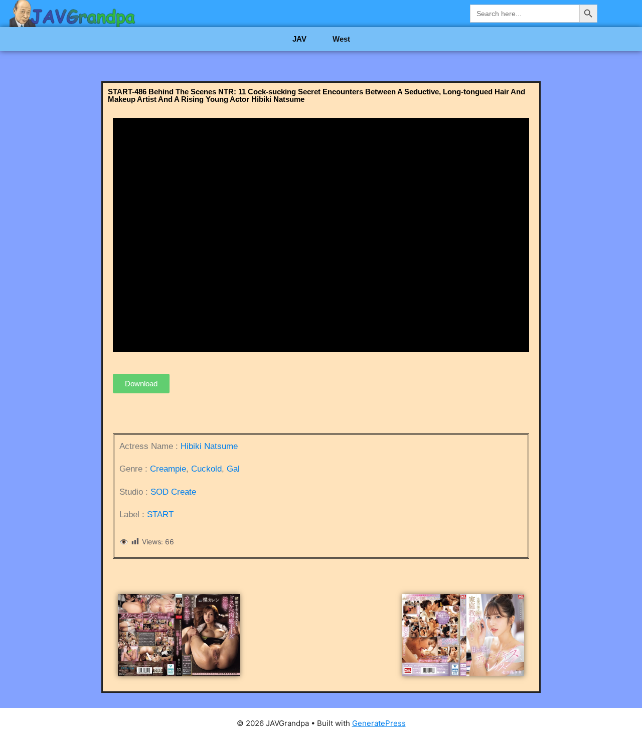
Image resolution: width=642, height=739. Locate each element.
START (160, 514)
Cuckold (206, 469)
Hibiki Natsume (209, 446)
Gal (233, 469)
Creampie (168, 469)
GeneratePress (379, 723)
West (341, 39)
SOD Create (173, 492)
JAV (299, 39)
